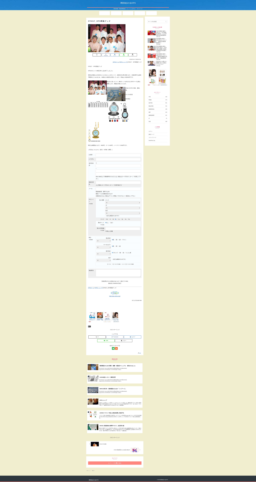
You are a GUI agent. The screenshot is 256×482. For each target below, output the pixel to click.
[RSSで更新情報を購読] (116, 348)
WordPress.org (152, 140)
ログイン (150, 131)
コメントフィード (152, 137)
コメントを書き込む (115, 463)
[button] (132, 54)
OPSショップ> (124, 62)
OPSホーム (116, 62)
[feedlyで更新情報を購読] (113, 348)
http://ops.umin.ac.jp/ (114, 296)
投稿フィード (151, 134)
